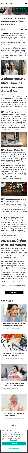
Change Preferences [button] (14, 448)
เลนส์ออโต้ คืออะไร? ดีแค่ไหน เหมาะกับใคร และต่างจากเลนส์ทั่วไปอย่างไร (14, 325)
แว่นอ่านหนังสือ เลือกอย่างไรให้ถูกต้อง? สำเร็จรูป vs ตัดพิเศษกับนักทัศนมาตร (14, 384)
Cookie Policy (14, 440)
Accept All (14, 443)
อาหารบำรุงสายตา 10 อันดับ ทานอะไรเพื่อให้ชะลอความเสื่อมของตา (13, 354)
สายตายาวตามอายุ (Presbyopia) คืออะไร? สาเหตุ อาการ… (13, 414)
